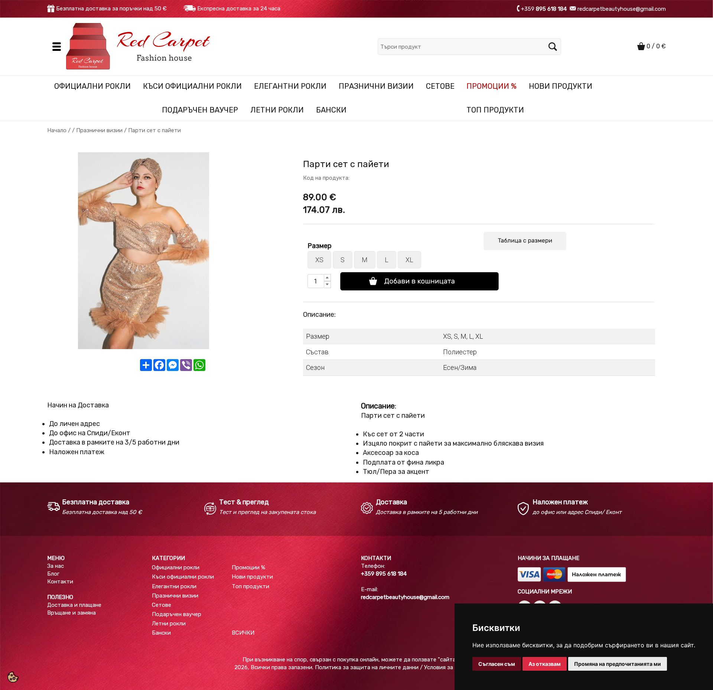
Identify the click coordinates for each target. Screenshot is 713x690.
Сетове (440, 86)
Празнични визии (376, 86)
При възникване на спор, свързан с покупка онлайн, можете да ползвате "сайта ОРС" (356, 659)
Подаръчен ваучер (200, 109)
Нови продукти (560, 86)
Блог (53, 573)
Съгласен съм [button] (496, 664)
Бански (331, 109)
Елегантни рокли (290, 86)
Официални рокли (92, 86)
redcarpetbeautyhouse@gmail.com (621, 8)
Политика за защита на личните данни (367, 667)
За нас (55, 566)
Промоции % (491, 86)
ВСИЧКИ (243, 632)
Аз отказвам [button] (544, 664)
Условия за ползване (451, 667)
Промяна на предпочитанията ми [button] (617, 664)
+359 (544, 8)
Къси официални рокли (192, 86)
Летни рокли (277, 109)
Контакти (60, 581)
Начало (56, 130)
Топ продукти (495, 109)
